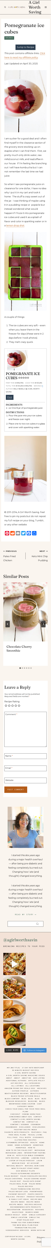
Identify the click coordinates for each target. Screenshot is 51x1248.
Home (42, 1142)
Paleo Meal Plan (18, 1184)
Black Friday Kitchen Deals (25, 1096)
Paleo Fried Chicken (10, 556)
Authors (34, 1091)
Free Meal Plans (17, 1135)
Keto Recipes (12, 1158)
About (9, 1078)
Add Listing (39, 1078)
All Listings (17, 1086)
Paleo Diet (15, 1181)
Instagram (39, 1150)
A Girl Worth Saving (25, 1073)
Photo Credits (35, 1194)
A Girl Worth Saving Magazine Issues (25, 1075)
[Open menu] (45, 7)
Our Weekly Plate (25, 1171)
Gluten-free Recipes (25, 1140)
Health (33, 1142)
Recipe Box (36, 1199)
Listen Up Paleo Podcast (22, 1160)
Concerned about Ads (20, 1117)
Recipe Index (18, 1202)
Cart (39, 1104)
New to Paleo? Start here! (25, 1168)
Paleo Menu (35, 1184)
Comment (11, 714)
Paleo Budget (11, 1176)
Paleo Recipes (25, 1186)
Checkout (15, 1114)
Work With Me (38, 1230)
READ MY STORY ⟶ (25, 914)
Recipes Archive (33, 1204)
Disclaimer (25, 1127)
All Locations (33, 1086)
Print (9, 397)
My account (33, 1163)
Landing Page (38, 1158)
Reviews (39, 1210)
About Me (26, 1078)
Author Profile (20, 1091)
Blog (24, 1099)
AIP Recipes (17, 1083)
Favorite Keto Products (16, 1132)
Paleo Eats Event (32, 1181)
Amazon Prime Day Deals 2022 (20, 1088)
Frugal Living (35, 1135)
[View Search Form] (5, 7)
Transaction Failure (25, 1228)
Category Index (25, 1106)
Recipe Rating (12, 701)
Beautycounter (38, 1093)
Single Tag (34, 1217)
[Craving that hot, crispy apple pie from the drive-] (14, 1011)
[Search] (37, 924)
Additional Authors (16, 1080)
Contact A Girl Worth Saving (26, 1119)
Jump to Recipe (25, 47)
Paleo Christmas (13, 1179)
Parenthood (36, 1191)
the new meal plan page (25, 1225)
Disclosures (39, 1127)
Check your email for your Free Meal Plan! (26, 1110)
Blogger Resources (16, 1101)
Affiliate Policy (36, 1080)
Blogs (42, 1101)
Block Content (12, 1099)
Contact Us (32, 1122)
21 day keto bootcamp (33, 1068)
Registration (13, 1210)
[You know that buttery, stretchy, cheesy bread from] (14, 964)
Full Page (12, 1137)
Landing (25, 1158)
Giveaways (38, 1137)
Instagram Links (13, 1153)
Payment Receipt (17, 1194)
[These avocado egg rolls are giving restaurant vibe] (14, 1034)
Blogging (32, 1101)
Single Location (19, 1217)
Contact (38, 1117)
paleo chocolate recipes (33, 1176)
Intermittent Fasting (35, 1153)
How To (31, 1148)
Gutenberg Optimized (17, 1142)
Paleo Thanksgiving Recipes (25, 1189)
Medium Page (18, 1163)
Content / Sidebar (19, 1124)
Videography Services (17, 1230)
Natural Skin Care (34, 1166)
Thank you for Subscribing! (25, 1222)
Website (9, 780)
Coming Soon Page (31, 1114)
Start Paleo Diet (25, 1220)
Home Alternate (23, 1145)
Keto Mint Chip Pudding (40, 556)
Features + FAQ (39, 1132)
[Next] (43, 624)
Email (8, 768)
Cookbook (36, 1124)
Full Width (25, 1137)
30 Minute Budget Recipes (25, 1070)
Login (39, 1160)
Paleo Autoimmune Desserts (25, 1173)
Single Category (37, 1215)
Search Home (32, 1212)
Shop (24, 1215)
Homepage (38, 1145)
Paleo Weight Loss (18, 1191)
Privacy (21, 1197)
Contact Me (19, 1122)
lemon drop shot (15, 225)
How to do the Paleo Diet (19, 1150)
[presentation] (25, 611)
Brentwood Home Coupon (22, 1104)
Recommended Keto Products (25, 1207)
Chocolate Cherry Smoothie (19, 648)
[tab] (20, 668)
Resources (27, 1210)
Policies (10, 1197)
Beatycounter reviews (17, 1093)
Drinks (9, 38)
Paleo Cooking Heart (35, 1179)
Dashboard (11, 1127)
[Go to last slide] (7, 624)
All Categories (32, 1083)
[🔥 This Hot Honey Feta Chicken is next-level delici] (14, 987)
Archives (42, 1088)
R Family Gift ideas (19, 1199)
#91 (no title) (13, 1068)
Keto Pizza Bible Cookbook (30, 1155)
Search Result (12, 1215)
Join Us (10, 1155)
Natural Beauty (15, 1166)
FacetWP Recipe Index (25, 1130)
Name (9, 756)
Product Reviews (36, 1197)
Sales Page (18, 1212)
